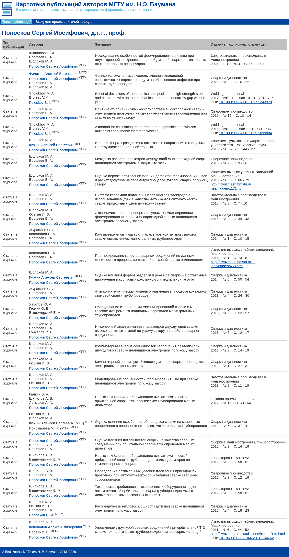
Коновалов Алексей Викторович (55, 527)
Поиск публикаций (16, 22)
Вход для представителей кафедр (64, 22)
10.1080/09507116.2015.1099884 (245, 133)
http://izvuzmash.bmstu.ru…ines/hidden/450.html (233, 264)
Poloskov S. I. (40, 103)
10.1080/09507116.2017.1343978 (245, 102)
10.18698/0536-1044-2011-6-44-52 (246, 538)
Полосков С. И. (41, 515)
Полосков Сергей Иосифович (53, 66)
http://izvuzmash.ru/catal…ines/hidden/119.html (248, 534)
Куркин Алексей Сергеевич (51, 145)
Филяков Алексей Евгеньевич (53, 74)
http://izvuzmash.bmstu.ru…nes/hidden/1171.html (233, 186)
